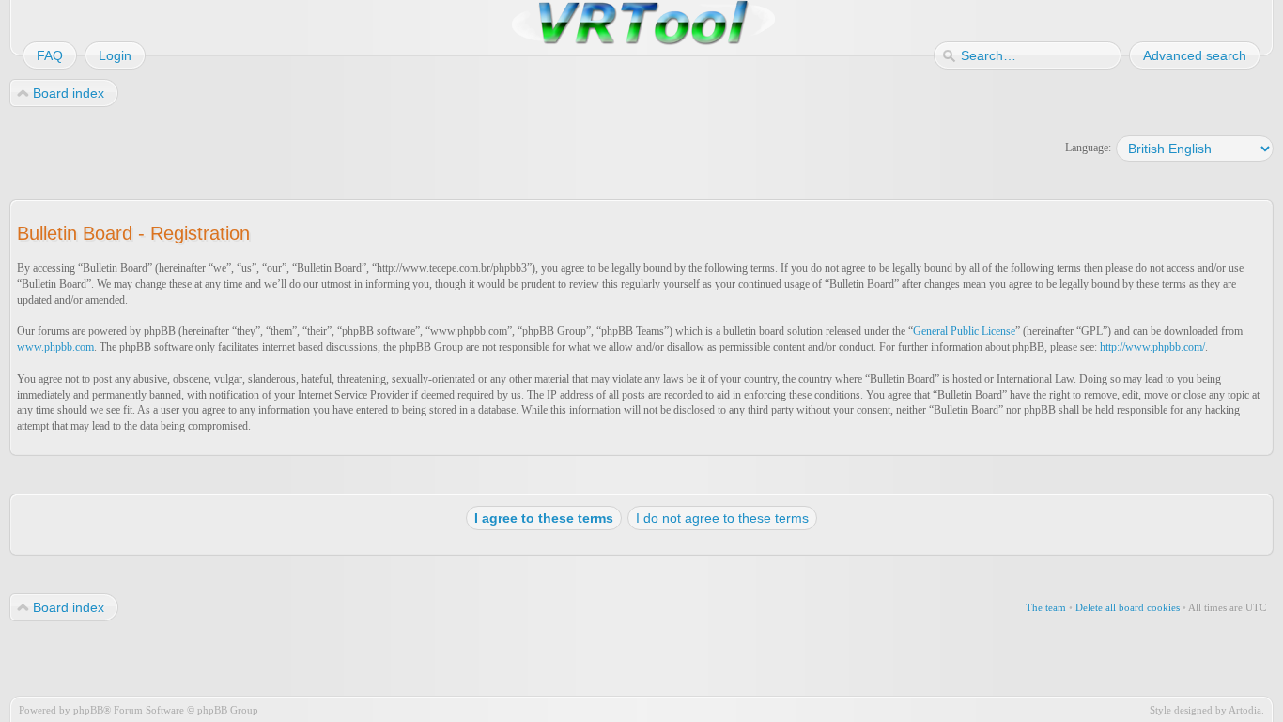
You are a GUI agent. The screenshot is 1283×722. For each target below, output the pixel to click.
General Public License (964, 330)
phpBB (88, 709)
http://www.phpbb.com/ (1152, 346)
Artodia (1245, 709)
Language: (1088, 147)
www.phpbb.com (55, 346)
